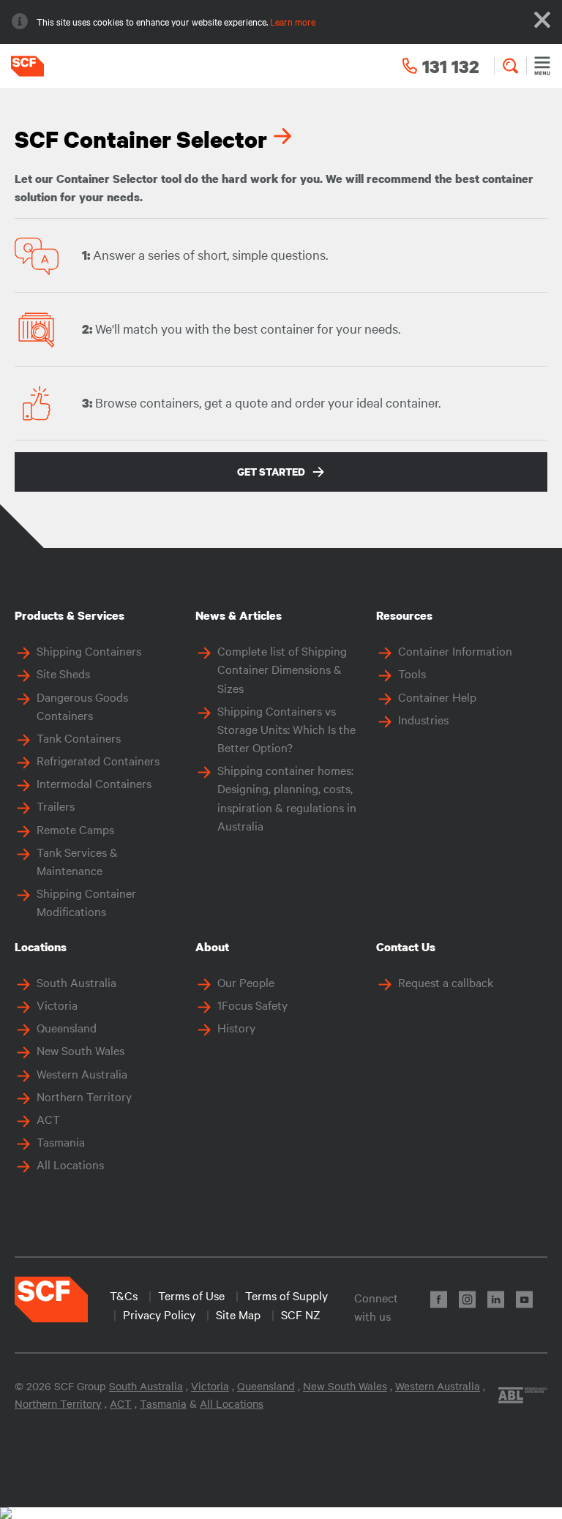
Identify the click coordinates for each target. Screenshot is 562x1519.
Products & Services (69, 615)
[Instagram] (467, 1299)
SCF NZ (301, 1314)
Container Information (455, 650)
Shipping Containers (89, 650)
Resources (404, 615)
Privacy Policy (159, 1314)
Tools (412, 673)
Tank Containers (79, 738)
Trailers (56, 806)
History (236, 1027)
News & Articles (238, 615)
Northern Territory (84, 1096)
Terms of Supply (286, 1295)
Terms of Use (191, 1295)
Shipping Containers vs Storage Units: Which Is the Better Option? (286, 728)
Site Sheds (63, 673)
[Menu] (542, 66)
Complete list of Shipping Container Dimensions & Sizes (282, 668)
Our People (245, 982)
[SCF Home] (22, 66)
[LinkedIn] (495, 1299)
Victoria (57, 1005)
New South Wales (80, 1050)
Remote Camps (75, 829)
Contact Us (405, 947)
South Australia (76, 982)
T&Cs (124, 1295)
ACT (48, 1119)
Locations (41, 947)
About (212, 947)
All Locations (70, 1164)
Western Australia (82, 1073)
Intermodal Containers (94, 783)
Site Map (238, 1314)
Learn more (292, 21)
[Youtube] (524, 1299)
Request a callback (445, 982)
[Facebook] (438, 1299)
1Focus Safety (252, 1005)
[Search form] (510, 66)
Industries (423, 719)
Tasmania (61, 1141)
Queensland (67, 1027)
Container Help (437, 697)
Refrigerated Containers (98, 760)
